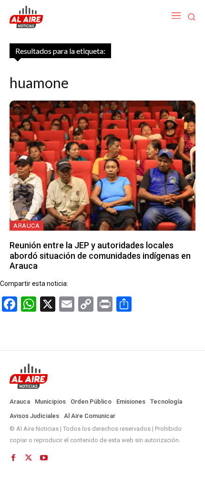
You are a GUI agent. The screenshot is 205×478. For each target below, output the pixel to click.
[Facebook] (13, 458)
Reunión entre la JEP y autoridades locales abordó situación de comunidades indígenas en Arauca (100, 255)
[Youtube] (44, 458)
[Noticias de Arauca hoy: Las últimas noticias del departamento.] (102, 376)
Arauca (26, 225)
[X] (28, 458)
